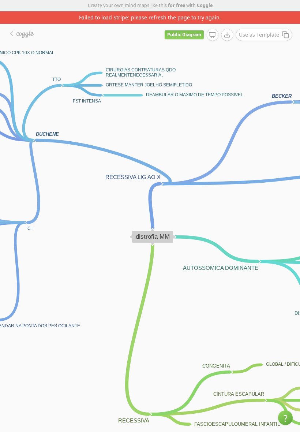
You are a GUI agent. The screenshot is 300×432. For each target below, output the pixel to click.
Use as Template (259, 34)
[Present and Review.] (212, 35)
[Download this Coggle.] (227, 35)
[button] (285, 417)
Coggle (205, 5)
